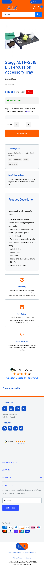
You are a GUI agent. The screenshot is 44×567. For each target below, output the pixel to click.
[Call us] (4, 408)
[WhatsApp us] (24, 408)
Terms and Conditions (14, 552)
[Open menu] (3, 8)
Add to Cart (22, 133)
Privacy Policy (17, 558)
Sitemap (28, 558)
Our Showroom (37, 2)
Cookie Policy (29, 552)
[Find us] (17, 408)
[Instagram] (10, 428)
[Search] (38, 14)
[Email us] (11, 408)
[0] (39, 7)
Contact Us (8, 2)
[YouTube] (15, 428)
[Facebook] (4, 428)
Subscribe (10, 508)
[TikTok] (21, 428)
